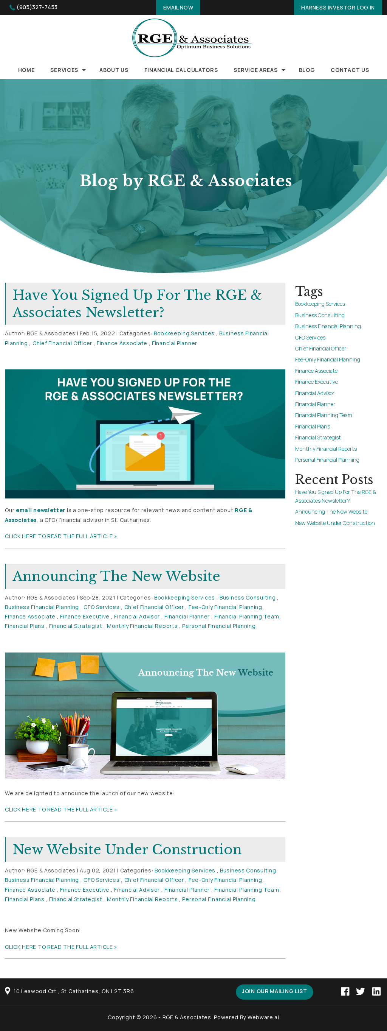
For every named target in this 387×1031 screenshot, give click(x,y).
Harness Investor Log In (338, 7)
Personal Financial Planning (218, 625)
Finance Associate (122, 343)
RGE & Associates (187, 1017)
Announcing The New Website (116, 576)
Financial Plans (25, 625)
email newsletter (40, 510)
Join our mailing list (274, 991)
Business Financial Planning (42, 607)
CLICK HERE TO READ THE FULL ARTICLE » (61, 536)
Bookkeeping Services (184, 333)
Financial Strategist (75, 625)
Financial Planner (174, 343)
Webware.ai (263, 1017)
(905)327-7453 (37, 7)
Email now (178, 7)
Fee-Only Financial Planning (225, 607)
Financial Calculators (181, 69)
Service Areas (255, 69)
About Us (113, 69)
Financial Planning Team (246, 616)
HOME (26, 69)
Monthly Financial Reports (142, 625)
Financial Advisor (137, 616)
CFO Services (101, 607)
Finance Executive (85, 616)
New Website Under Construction (127, 849)
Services (64, 69)
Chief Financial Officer (62, 343)
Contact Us (350, 69)
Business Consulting (248, 597)
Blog (307, 69)
